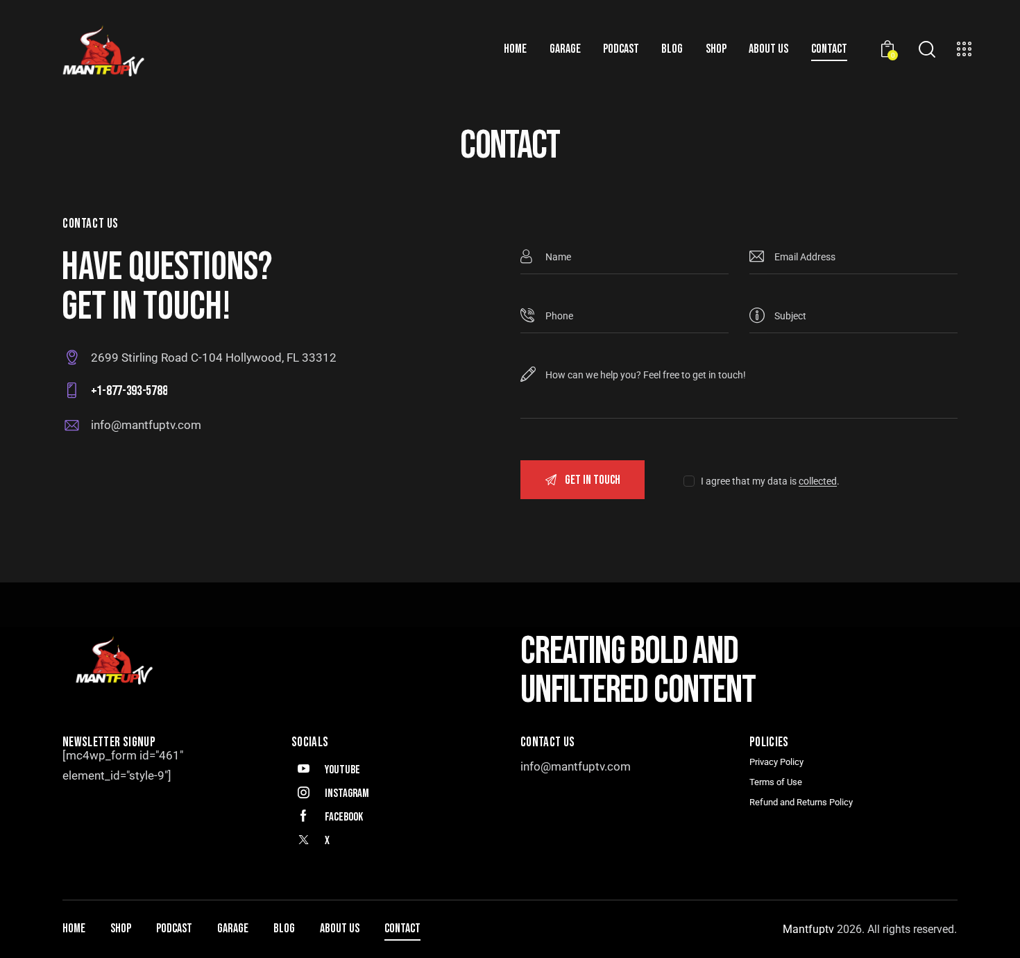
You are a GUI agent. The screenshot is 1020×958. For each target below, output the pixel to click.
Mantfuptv (810, 929)
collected (818, 481)
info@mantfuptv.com (146, 425)
